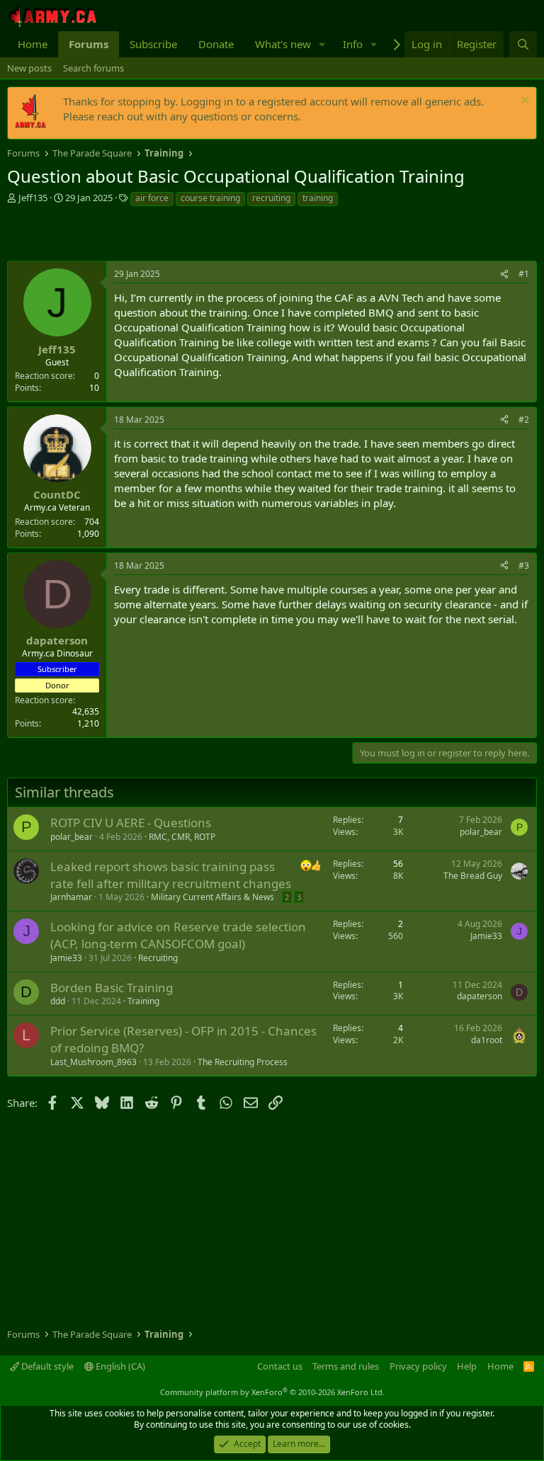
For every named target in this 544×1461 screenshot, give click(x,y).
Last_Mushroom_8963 (93, 1062)
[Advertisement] (173, 236)
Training (143, 1001)
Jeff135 (32, 197)
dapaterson (479, 996)
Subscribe (153, 44)
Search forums (93, 68)
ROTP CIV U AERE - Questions (130, 822)
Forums (88, 44)
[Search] (523, 44)
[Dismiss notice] (523, 101)
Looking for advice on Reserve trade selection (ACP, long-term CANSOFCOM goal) (178, 935)
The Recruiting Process (243, 1062)
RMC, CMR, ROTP (182, 837)
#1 (523, 274)
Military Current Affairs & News (212, 897)
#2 (523, 420)
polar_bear (71, 837)
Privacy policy (418, 1366)
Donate (216, 44)
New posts (29, 68)
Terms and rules (345, 1366)
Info (353, 44)
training (317, 198)
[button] (322, 44)
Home (32, 44)
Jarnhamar (71, 897)
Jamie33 (66, 958)
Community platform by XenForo (272, 1392)
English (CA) (119, 1366)
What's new (283, 44)
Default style (46, 1366)
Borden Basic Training (111, 987)
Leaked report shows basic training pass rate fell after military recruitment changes (170, 875)
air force (152, 198)
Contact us (279, 1366)
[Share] (504, 274)
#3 (523, 565)
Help (467, 1366)
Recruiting (158, 958)
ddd (57, 1001)
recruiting (271, 198)
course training (210, 198)
